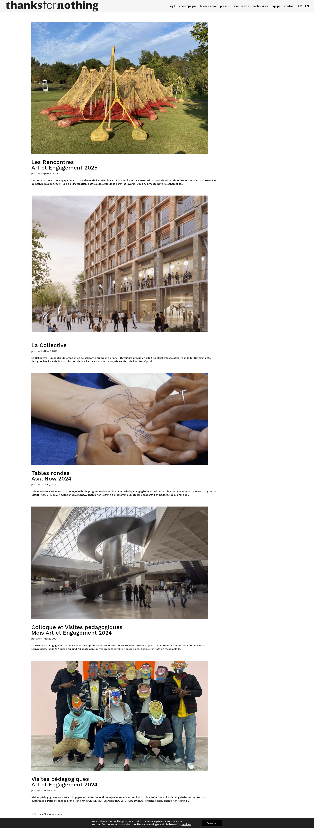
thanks (40, 173)
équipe (275, 6)
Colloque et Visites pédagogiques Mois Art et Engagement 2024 (76, 630)
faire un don (241, 6)
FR (300, 6)
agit (172, 6)
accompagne (188, 6)
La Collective (49, 345)
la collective (208, 6)
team (39, 484)
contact (289, 6)
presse (224, 6)
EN (307, 6)
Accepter (212, 823)
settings (186, 824)
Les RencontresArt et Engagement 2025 (64, 165)
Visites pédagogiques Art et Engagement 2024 (64, 782)
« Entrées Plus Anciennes (46, 814)
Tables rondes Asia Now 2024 (51, 476)
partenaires (260, 6)
